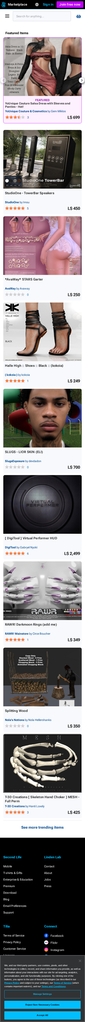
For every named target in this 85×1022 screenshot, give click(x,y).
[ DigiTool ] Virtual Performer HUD (31, 538)
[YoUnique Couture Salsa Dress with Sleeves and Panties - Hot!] (42, 66)
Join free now (69, 4)
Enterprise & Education (18, 879)
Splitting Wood (16, 711)
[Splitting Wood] (42, 677)
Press (47, 886)
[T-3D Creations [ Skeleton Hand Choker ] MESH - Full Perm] (42, 763)
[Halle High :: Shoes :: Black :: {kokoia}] (42, 332)
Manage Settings (42, 994)
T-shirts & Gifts (12, 873)
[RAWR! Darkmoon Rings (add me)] (42, 590)
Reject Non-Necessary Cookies (42, 1004)
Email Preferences (14, 906)
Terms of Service (13, 935)
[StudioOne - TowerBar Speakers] (42, 159)
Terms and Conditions (53, 986)
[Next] (82, 80)
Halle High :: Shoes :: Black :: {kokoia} (34, 366)
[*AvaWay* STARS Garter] (42, 245)
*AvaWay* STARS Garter (24, 279)
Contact (49, 866)
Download (10, 892)
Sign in (48, 4)
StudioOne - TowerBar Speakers (29, 193)
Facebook (57, 935)
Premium (9, 886)
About (48, 873)
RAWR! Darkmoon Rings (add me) (31, 624)
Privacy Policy (12, 942)
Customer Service (14, 948)
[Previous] (3, 80)
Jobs (47, 879)
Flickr (54, 942)
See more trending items (42, 827)
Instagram (57, 950)
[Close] (80, 960)
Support (8, 912)
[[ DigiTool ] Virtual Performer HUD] (42, 504)
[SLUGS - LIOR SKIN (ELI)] (42, 418)
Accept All (42, 1015)
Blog (6, 899)
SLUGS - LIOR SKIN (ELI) (24, 452)
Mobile (7, 866)
